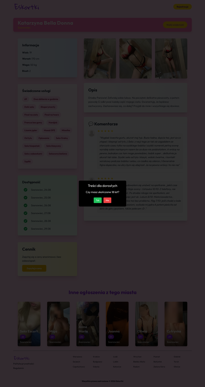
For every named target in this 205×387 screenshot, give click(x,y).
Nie (107, 200)
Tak (97, 200)
